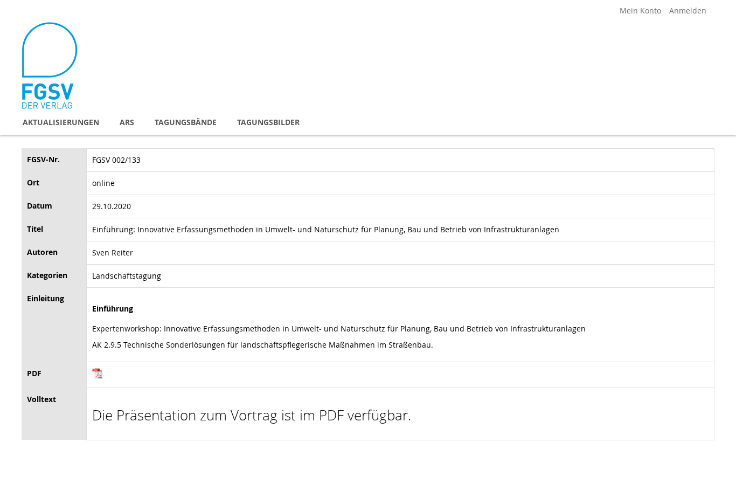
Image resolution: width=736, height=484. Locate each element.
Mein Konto (640, 10)
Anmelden (687, 10)
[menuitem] (61, 122)
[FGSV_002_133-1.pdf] (97, 376)
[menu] (368, 122)
